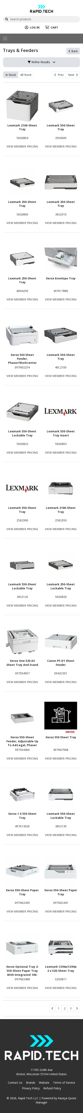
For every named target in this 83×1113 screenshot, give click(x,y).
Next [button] (72, 75)
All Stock (25, 75)
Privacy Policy (31, 1088)
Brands (30, 1082)
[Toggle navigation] (5, 38)
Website (44, 1082)
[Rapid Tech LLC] (41, 8)
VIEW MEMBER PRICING (22, 146)
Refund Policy (52, 1088)
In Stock (10, 75)
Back (74, 51)
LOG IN (34, 27)
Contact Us (15, 1082)
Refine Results (40, 62)
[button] (58, 1008)
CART (54, 27)
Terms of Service (64, 1082)
